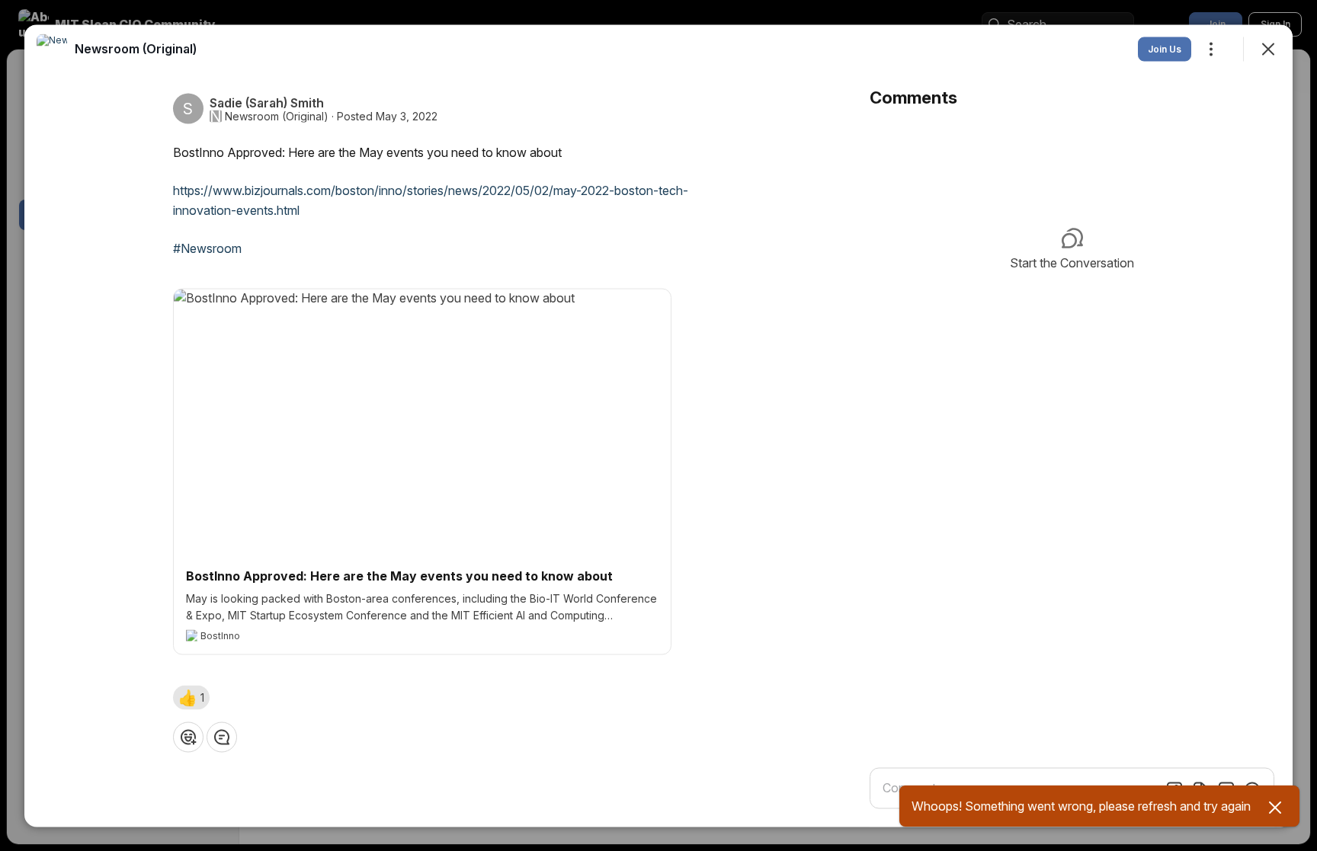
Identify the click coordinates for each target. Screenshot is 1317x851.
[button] (191, 697)
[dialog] (658, 425)
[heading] (136, 48)
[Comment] (222, 736)
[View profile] (52, 49)
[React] (188, 736)
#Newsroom (207, 247)
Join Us (1164, 48)
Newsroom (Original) (276, 116)
